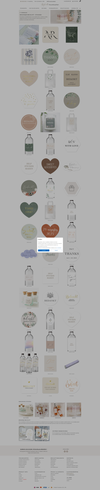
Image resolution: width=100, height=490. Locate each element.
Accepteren (44, 250)
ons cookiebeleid (58, 247)
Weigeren (56, 250)
